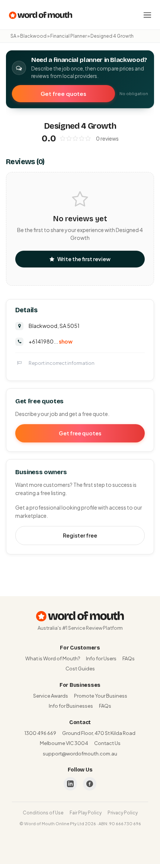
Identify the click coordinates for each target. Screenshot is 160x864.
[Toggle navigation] (147, 15)
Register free (80, 535)
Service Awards (50, 696)
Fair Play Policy (86, 813)
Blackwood (33, 36)
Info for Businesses (71, 706)
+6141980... (51, 341)
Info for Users (101, 658)
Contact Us (107, 743)
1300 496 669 (40, 733)
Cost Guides (80, 669)
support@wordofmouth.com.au (80, 754)
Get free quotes (63, 93)
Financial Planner (68, 36)
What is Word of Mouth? (52, 658)
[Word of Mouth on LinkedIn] (70, 784)
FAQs (128, 658)
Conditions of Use (43, 813)
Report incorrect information (62, 363)
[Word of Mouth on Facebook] (89, 784)
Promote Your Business (100, 696)
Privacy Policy (123, 813)
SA (13, 36)
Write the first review (84, 259)
